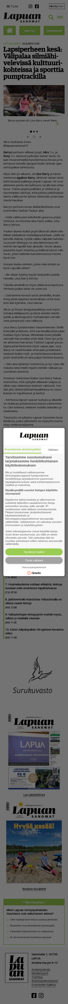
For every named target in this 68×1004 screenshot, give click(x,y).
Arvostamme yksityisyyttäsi (22, 449)
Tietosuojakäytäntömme (34, 567)
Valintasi (53, 449)
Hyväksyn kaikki (34, 551)
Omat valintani (34, 560)
